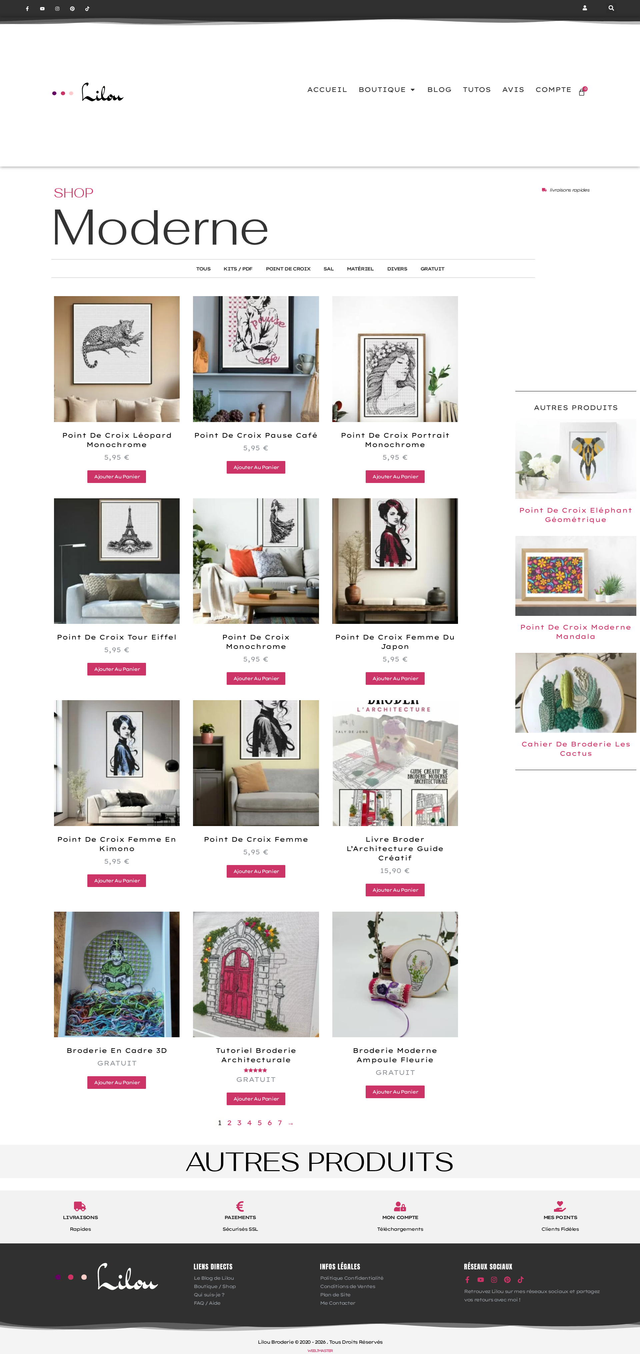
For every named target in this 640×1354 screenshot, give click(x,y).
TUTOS (477, 89)
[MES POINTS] (560, 1206)
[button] (611, 8)
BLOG (439, 89)
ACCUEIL (327, 89)
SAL (328, 269)
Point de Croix (288, 269)
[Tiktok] (87, 8)
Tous (203, 269)
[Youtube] (42, 8)
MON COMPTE (400, 1217)
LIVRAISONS (80, 1217)
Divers (397, 269)
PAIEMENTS (239, 1217)
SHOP (73, 193)
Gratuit (432, 269)
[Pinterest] (72, 8)
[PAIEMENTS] (240, 1206)
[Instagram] (57, 8)
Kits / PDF (237, 269)
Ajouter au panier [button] (116, 477)
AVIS (513, 89)
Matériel (360, 269)
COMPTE (553, 89)
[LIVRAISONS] (80, 1206)
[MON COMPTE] (400, 1206)
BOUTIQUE (382, 89)
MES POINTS (560, 1217)
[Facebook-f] (27, 8)
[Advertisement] (576, 332)
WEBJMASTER (320, 1350)
